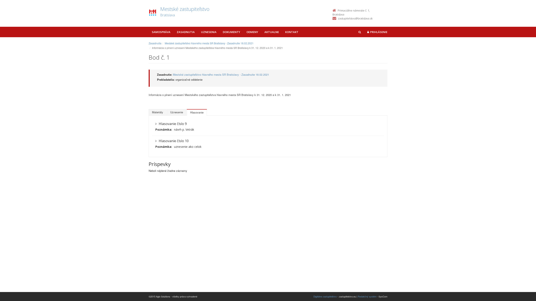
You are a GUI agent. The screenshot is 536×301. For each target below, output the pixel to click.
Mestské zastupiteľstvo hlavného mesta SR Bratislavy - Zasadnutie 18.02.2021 (209, 43)
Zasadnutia (186, 32)
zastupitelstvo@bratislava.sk (355, 18)
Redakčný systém (367, 296)
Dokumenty (231, 32)
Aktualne (271, 32)
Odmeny (252, 32)
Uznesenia (208, 32)
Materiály (157, 112)
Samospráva (161, 32)
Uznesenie (176, 112)
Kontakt (291, 32)
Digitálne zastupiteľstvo (325, 296)
